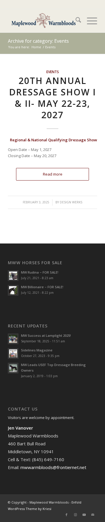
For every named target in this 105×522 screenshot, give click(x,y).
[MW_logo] (43, 20)
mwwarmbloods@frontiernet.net (53, 467)
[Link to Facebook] (66, 514)
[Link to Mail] (92, 514)
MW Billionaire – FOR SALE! (42, 287)
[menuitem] (75, 20)
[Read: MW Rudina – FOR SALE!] (13, 275)
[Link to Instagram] (75, 514)
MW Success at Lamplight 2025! (46, 335)
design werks (71, 202)
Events (52, 71)
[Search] (75, 20)
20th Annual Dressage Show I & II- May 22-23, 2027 (52, 98)
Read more (52, 174)
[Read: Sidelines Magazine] (13, 353)
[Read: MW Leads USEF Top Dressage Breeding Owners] (13, 368)
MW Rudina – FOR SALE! (39, 272)
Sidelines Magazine (36, 350)
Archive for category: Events (38, 41)
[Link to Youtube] (84, 514)
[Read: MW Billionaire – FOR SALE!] (13, 290)
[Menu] (89, 20)
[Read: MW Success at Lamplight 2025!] (13, 339)
